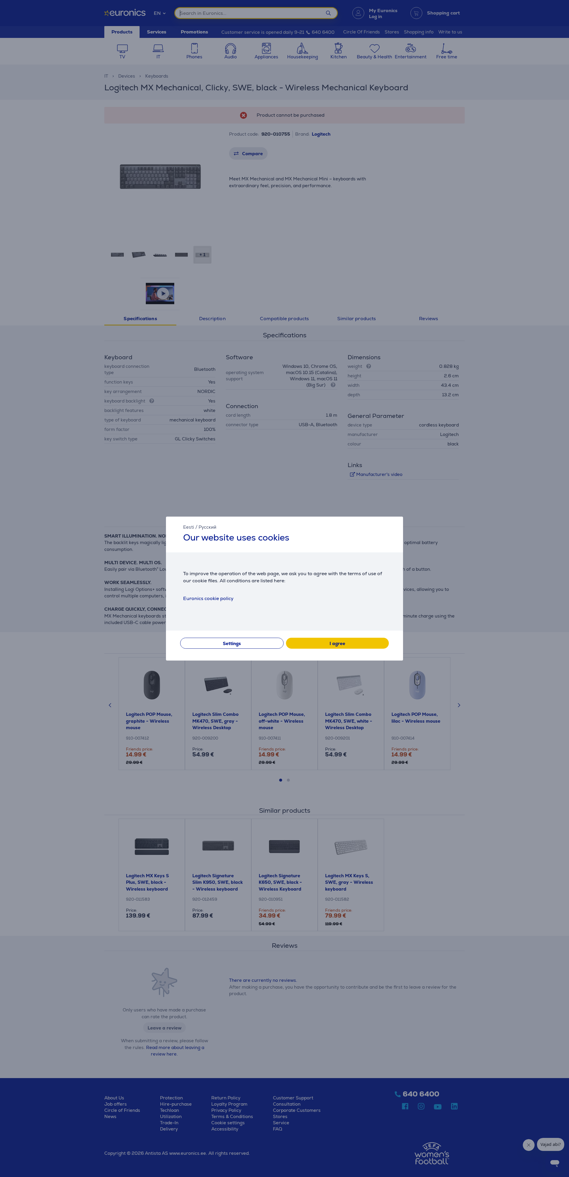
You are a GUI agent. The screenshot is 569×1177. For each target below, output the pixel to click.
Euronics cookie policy (208, 598)
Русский (207, 527)
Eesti (188, 527)
